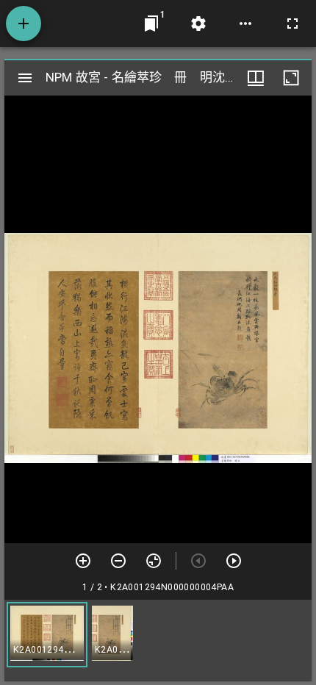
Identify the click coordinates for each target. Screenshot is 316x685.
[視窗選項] (255, 78)
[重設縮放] (153, 560)
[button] (47, 635)
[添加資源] (23, 23)
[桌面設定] (198, 23)
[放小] (118, 560)
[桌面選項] (245, 23)
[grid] (158, 640)
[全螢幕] (292, 23)
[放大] (83, 560)
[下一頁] (233, 560)
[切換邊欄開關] (25, 78)
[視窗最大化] (291, 78)
